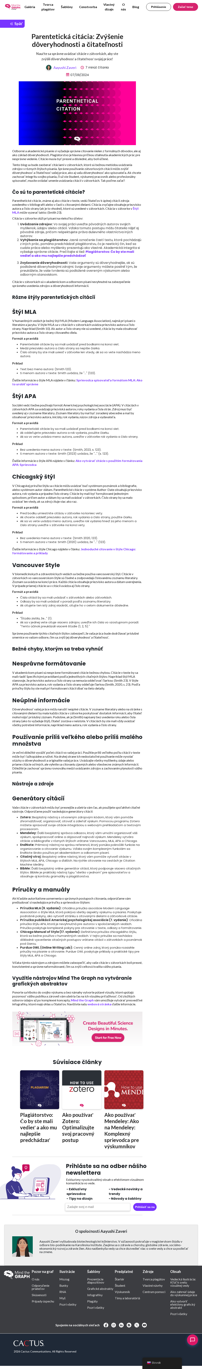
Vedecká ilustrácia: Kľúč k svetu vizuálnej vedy (183, 1282)
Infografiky (95, 1295)
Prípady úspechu (43, 1301)
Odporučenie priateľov (40, 1287)
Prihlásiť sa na (145, 1207)
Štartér (119, 1279)
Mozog (64, 1279)
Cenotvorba (88, 7)
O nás (123, 7)
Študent (120, 1285)
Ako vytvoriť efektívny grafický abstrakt (182, 1304)
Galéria (29, 7)
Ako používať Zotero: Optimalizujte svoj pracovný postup (78, 1127)
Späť (18, 23)
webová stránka (99, 1004)
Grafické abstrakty (100, 1288)
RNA (62, 1291)
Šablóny (67, 7)
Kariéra (130, 1366)
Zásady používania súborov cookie (74, 1366)
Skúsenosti (39, 1295)
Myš (62, 1298)
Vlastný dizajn (109, 7)
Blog (135, 7)
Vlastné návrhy (153, 1285)
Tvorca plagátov (48, 7)
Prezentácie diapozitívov (95, 1280)
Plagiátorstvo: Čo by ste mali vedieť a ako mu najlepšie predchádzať (77, 253)
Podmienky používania (110, 1366)
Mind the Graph (82, 1000)
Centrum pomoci (154, 1291)
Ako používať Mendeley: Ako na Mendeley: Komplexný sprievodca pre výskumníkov (121, 1130)
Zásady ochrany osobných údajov (31, 1366)
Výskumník (122, 1291)
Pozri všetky (67, 1304)
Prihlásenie (158, 6)
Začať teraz (185, 6)
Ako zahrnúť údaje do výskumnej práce (183, 1293)
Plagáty (92, 1301)
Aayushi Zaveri (64, 67)
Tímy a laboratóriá (127, 1298)
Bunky (63, 1285)
